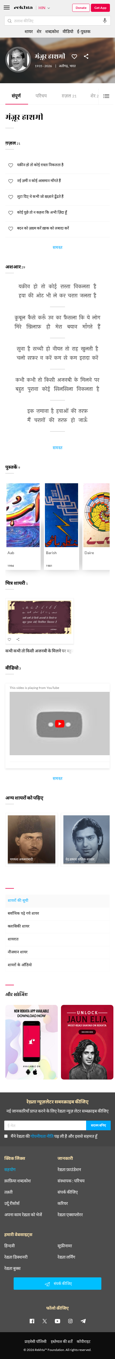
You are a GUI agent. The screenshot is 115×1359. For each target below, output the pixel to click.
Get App (100, 8)
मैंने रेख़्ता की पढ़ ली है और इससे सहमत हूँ (54, 1136)
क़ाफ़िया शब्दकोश (17, 1181)
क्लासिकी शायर (18, 926)
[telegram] (83, 1321)
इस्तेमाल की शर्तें (61, 1341)
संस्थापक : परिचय (71, 1181)
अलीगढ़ (63, 66)
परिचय (41, 96)
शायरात (13, 939)
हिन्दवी (9, 1246)
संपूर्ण (16, 96)
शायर (29, 31)
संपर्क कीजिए (67, 1192)
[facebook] (32, 1321)
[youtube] (57, 1321)
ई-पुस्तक (83, 31)
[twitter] (44, 1321)
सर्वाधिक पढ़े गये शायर (23, 913)
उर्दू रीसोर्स (12, 1203)
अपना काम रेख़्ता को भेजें (23, 1214)
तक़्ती (8, 1192)
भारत (73, 66)
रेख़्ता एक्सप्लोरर (70, 1214)
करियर (62, 1203)
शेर (95, 96)
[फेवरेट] (74, 56)
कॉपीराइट (83, 1341)
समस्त (57, 248)
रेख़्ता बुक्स (12, 1268)
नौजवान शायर (18, 952)
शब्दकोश (52, 31)
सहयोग (10, 1169)
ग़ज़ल (69, 96)
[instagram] (70, 1321)
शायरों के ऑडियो (20, 965)
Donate (81, 8)
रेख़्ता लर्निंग (66, 1257)
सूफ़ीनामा (64, 1246)
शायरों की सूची (18, 900)
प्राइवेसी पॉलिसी (36, 1341)
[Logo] (23, 8)
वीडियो (68, 31)
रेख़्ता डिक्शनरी (16, 1257)
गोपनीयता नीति (41, 1136)
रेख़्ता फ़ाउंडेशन (69, 1169)
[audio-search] (105, 20)
